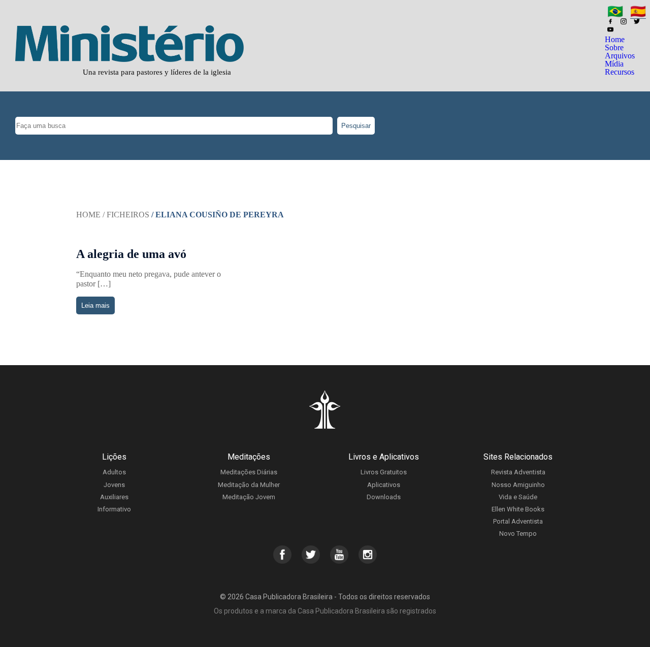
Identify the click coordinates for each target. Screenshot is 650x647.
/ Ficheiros (126, 214)
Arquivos (620, 55)
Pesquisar (356, 126)
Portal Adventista (518, 521)
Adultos (114, 472)
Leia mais (95, 305)
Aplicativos (383, 485)
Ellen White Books (518, 509)
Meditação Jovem (248, 497)
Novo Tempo (518, 533)
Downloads (384, 497)
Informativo (114, 509)
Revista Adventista (518, 472)
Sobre (614, 47)
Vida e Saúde (518, 497)
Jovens (114, 485)
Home (615, 39)
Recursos (619, 72)
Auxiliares (114, 497)
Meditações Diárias (248, 472)
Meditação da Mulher (249, 485)
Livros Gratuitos (384, 472)
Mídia (614, 63)
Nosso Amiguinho (518, 485)
